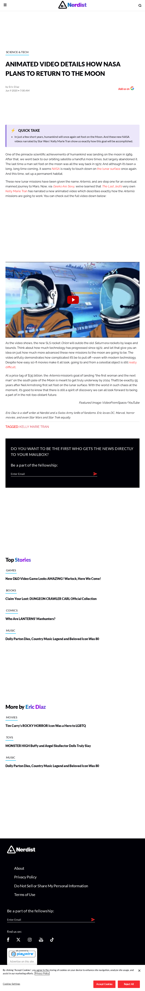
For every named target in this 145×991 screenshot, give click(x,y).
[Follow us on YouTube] (41, 940)
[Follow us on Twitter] (18, 940)
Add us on (123, 89)
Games (11, 570)
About (19, 868)
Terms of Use (24, 894)
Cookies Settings (11, 983)
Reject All (129, 984)
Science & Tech (17, 52)
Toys (9, 737)
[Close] (139, 970)
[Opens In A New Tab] (22, 953)
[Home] (21, 852)
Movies (11, 717)
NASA (56, 168)
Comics (12, 610)
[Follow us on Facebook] (8, 940)
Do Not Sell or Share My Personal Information (51, 885)
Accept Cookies (104, 984)
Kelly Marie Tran (16, 191)
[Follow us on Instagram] (30, 940)
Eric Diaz (14, 86)
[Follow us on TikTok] (52, 940)
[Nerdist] (72, 5)
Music (10, 630)
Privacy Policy (25, 876)
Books (11, 590)
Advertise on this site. (22, 961)
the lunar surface (108, 168)
